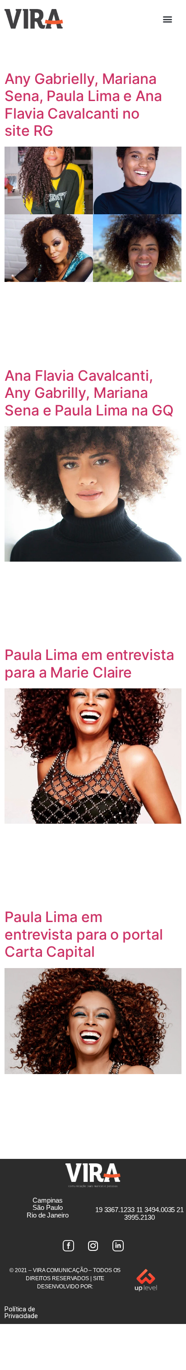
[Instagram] (93, 1246)
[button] (167, 18)
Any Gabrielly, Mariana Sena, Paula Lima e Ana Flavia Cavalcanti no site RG (83, 104)
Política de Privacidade (21, 1312)
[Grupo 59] (118, 1246)
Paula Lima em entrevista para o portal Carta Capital (84, 934)
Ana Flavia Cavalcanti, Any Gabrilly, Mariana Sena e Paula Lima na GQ (89, 393)
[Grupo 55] (68, 1246)
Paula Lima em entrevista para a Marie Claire (89, 663)
